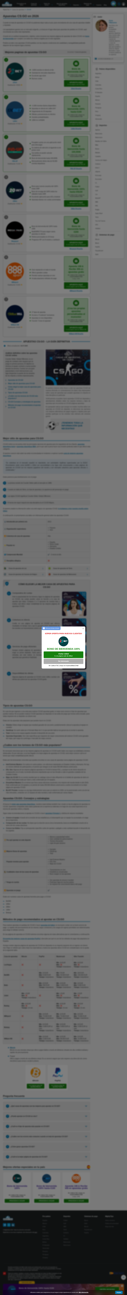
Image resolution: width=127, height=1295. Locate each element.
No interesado (63, 661)
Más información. (84, 1292)
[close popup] (83, 628)
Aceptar (119, 1292)
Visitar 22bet (63, 655)
